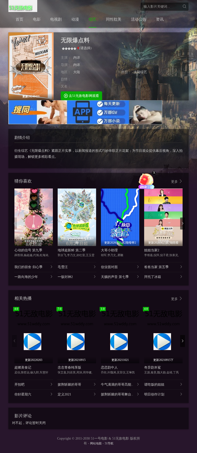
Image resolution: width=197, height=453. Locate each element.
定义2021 (64, 394)
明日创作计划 (154, 394)
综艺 (92, 19)
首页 (19, 19)
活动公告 (138, 19)
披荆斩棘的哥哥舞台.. (117, 394)
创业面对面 (109, 267)
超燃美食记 (22, 367)
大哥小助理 (109, 250)
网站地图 (96, 443)
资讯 (160, 19)
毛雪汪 (63, 267)
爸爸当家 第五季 (156, 267)
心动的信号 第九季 (28, 250)
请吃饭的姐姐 (154, 384)
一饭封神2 (65, 277)
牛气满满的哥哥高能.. (117, 384)
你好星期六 (22, 394)
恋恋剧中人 (109, 367)
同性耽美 (113, 19)
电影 (37, 19)
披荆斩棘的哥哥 (69, 384)
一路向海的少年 (26, 277)
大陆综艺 (140, 72)
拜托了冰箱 (152, 277)
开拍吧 (19, 384)
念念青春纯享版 (69, 367)
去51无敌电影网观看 (83, 96)
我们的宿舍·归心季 (28, 267)
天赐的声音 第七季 (115, 277)
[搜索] (184, 6)
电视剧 (56, 19)
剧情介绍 (22, 137)
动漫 (75, 19)
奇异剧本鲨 (152, 367)
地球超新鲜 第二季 (72, 250)
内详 (76, 57)
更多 (175, 181)
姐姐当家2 (151, 250)
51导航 (109, 443)
